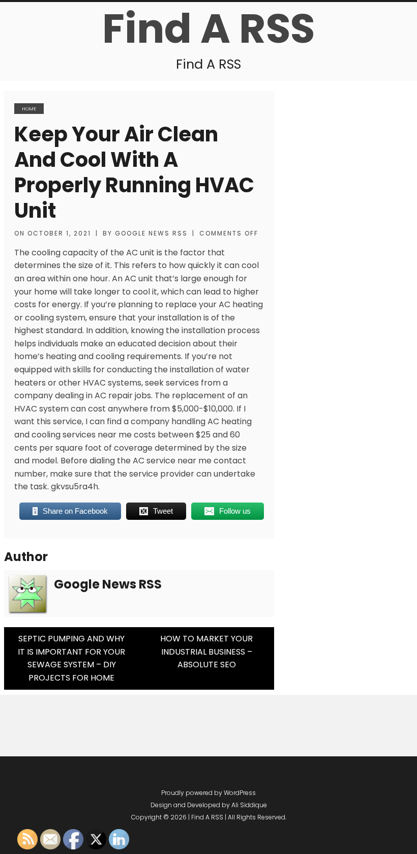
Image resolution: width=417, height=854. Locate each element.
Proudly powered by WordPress (208, 792)
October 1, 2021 (59, 233)
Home (29, 108)
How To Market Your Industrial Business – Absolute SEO (206, 651)
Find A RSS (208, 28)
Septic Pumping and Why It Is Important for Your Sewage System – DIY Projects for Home (71, 658)
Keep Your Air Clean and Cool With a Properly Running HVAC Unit (134, 172)
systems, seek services (153, 383)
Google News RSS (151, 233)
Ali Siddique (249, 805)
